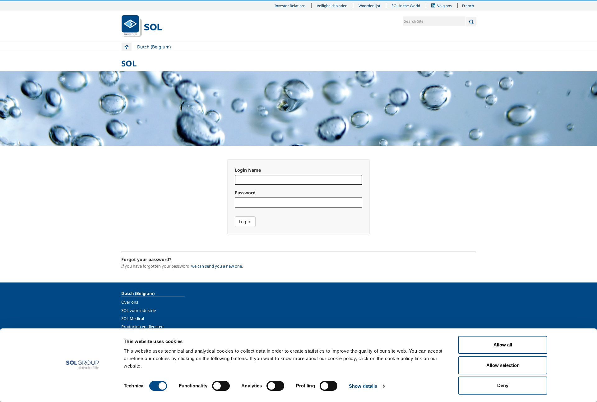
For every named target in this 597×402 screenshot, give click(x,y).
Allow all (502, 344)
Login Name (248, 170)
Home (127, 47)
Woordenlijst (369, 5)
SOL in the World (405, 5)
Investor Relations (290, 5)
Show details (363, 386)
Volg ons (444, 5)
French (468, 5)
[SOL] (141, 26)
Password (245, 193)
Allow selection (503, 365)
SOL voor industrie (138, 310)
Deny (502, 385)
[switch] (221, 386)
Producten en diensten (142, 326)
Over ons (129, 302)
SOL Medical (132, 318)
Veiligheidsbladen (332, 5)
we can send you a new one (216, 266)
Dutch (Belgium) (154, 47)
